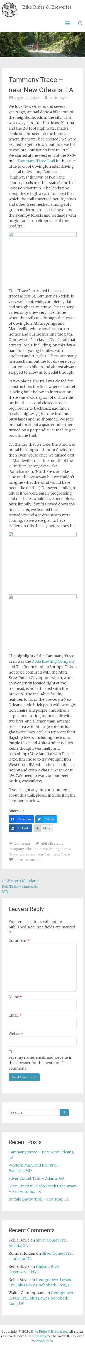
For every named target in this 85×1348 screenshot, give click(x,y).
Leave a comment (28, 860)
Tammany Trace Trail (36, 161)
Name (15, 997)
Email (15, 1015)
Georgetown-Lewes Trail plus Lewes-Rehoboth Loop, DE (42, 1298)
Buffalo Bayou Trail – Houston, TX (39, 1199)
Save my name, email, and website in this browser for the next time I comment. (41, 1062)
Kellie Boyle (58, 98)
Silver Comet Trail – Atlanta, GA (36, 1178)
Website (16, 1033)
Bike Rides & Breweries (47, 7)
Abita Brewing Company (53, 661)
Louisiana (22, 843)
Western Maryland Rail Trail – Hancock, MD (20, 886)
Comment (19, 940)
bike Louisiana (36, 849)
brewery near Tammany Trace (46, 854)
